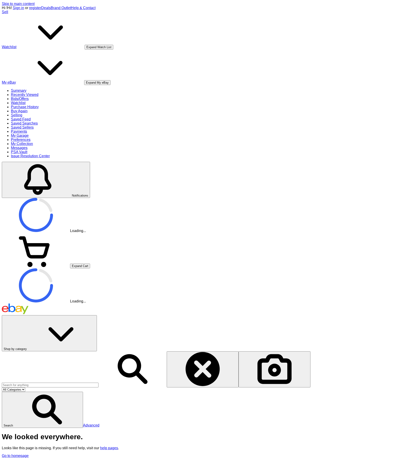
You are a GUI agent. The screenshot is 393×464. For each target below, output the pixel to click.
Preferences (20, 140)
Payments (19, 131)
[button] (42, 410)
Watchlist (18, 103)
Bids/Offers (20, 99)
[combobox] (50, 385)
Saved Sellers (22, 127)
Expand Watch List (98, 47)
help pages (109, 448)
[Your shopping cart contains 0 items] (36, 266)
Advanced (91, 425)
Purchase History (25, 107)
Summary (18, 90)
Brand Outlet (61, 8)
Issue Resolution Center (30, 156)
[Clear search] (203, 369)
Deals (46, 8)
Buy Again (19, 111)
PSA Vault (19, 152)
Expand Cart (80, 266)
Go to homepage (15, 456)
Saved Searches (24, 123)
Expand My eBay (97, 82)
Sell (5, 12)
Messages (19, 148)
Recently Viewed (24, 95)
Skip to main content (18, 4)
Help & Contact (83, 8)
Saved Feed (21, 119)
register (35, 8)
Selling (16, 115)
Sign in (18, 8)
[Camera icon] (274, 369)
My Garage (20, 135)
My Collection (22, 144)
